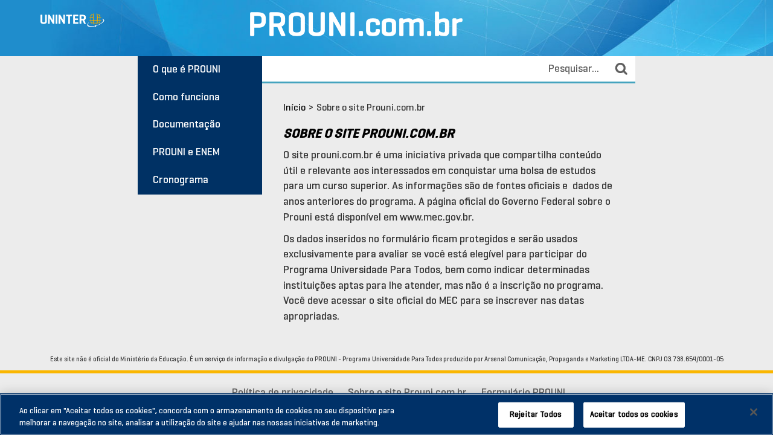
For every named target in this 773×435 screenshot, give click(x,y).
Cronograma (180, 180)
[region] (386, 414)
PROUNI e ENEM (186, 152)
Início (294, 108)
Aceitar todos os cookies (634, 415)
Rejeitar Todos (536, 415)
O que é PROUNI (186, 70)
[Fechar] (753, 412)
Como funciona (186, 97)
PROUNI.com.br (355, 27)
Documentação (186, 125)
